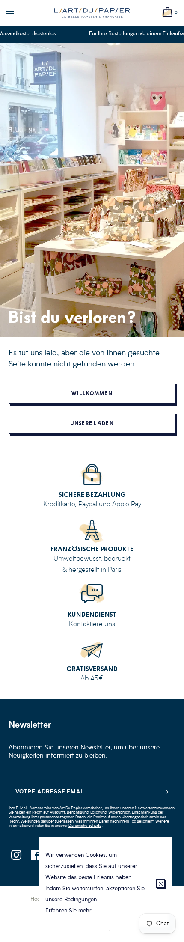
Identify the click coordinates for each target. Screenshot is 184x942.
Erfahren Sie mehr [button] (68, 911)
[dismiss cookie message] (160, 883)
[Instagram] (16, 857)
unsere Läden (92, 423)
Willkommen (92, 393)
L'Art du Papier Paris (92, 13)
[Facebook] (35, 857)
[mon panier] (168, 12)
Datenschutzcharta (84, 826)
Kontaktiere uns (92, 624)
